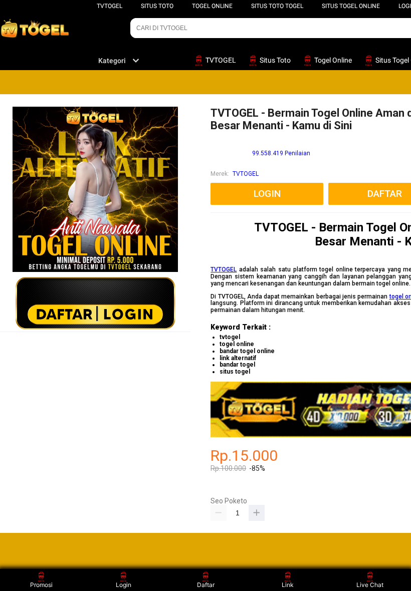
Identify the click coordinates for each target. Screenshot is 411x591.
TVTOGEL (109, 6)
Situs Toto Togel (277, 6)
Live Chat (369, 584)
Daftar (206, 584)
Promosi (41, 584)
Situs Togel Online (351, 6)
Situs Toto (157, 6)
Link (288, 584)
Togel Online (212, 6)
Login (123, 584)
